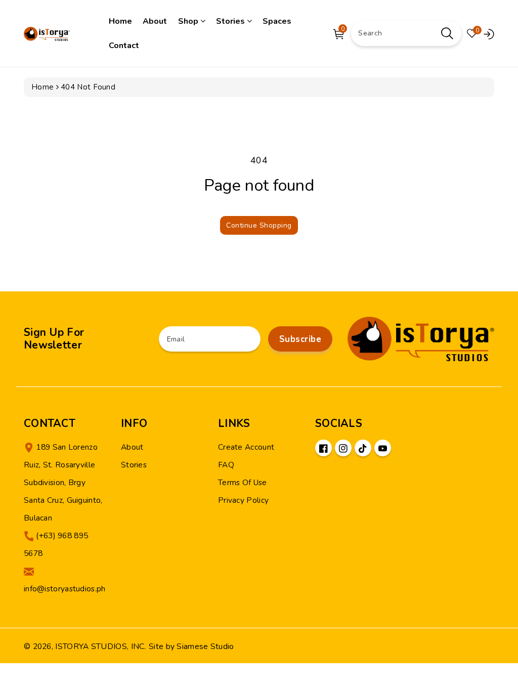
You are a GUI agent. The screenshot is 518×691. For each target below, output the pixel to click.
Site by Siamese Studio (191, 646)
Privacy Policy (243, 500)
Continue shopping (259, 225)
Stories (231, 21)
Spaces (277, 21)
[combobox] (406, 33)
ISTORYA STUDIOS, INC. (100, 646)
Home (120, 21)
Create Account (246, 447)
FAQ (226, 464)
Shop (189, 21)
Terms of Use (242, 482)
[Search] (447, 33)
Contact (124, 45)
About (155, 21)
